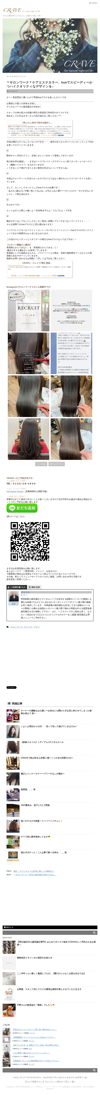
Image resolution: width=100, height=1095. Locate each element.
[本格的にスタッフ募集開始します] (28, 310)
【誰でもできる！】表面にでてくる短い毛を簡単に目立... (36, 1045)
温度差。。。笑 (28, 789)
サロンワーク (16, 627)
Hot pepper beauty (15, 491)
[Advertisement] (28, 658)
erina (30, 1048)
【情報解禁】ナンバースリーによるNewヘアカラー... (34, 1037)
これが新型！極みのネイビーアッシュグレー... (31, 1053)
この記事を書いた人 (17, 587)
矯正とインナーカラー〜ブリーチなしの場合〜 (43, 774)
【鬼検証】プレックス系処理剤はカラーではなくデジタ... (36, 1061)
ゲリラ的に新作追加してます (34, 837)
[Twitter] (10, 603)
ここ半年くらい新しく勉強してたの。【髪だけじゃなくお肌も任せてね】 (51, 973)
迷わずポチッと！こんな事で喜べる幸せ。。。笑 (44, 852)
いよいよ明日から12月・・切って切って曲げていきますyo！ (49, 726)
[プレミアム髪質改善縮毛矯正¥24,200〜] (28, 396)
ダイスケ (25, 592)
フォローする (58, 464)
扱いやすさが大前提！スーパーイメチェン (40, 821)
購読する (9, 927)
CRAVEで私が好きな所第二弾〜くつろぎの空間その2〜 (47, 758)
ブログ (36, 627)
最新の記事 (35, 587)
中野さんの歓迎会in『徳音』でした (33, 1005)
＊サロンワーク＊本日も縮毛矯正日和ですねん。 (35, 875)
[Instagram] (16, 603)
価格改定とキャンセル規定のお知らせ (34, 958)
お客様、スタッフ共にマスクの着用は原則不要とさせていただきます (49, 989)
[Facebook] (13, 603)
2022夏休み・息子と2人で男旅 (35, 805)
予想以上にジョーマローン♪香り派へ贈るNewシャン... (34, 1029)
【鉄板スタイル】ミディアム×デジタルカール (42, 742)
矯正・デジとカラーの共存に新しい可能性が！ (34, 871)
